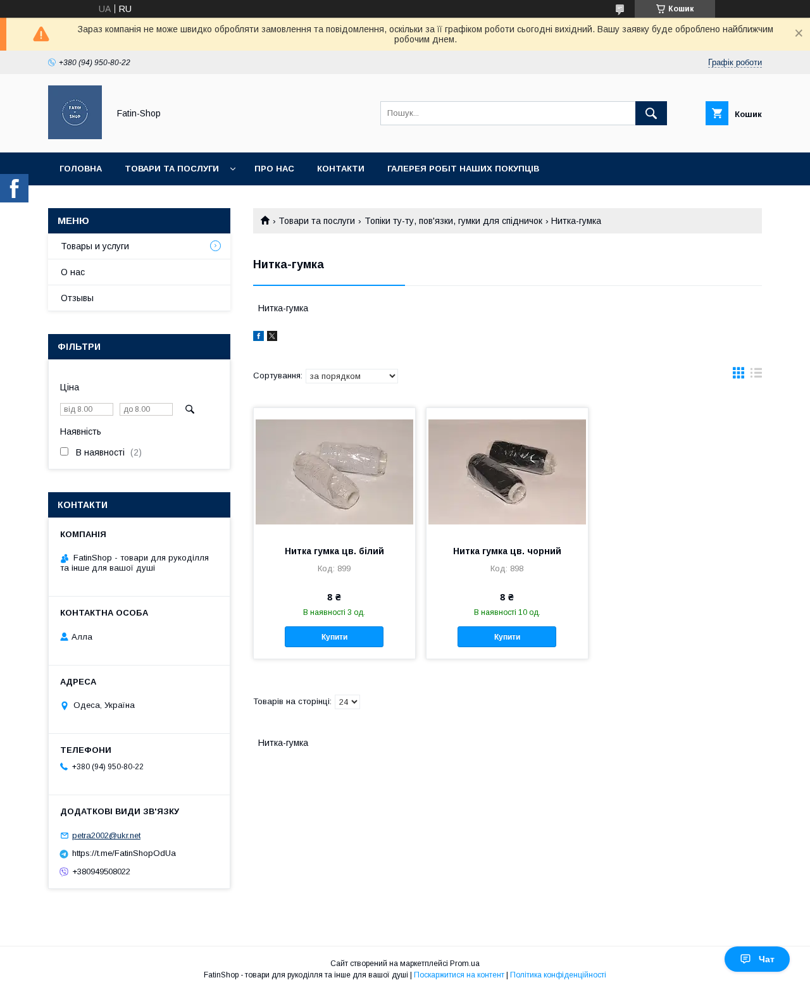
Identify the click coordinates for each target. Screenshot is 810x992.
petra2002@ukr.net (106, 835)
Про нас (274, 168)
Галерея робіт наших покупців (463, 168)
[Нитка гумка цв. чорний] (507, 471)
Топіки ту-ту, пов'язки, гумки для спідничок (453, 221)
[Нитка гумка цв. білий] (334, 471)
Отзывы (77, 298)
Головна (80, 168)
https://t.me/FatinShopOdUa (124, 853)
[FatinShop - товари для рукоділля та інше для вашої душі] (75, 136)
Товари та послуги (172, 168)
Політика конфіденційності (558, 974)
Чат (767, 959)
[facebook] (258, 338)
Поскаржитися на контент (459, 974)
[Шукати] (651, 113)
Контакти (340, 168)
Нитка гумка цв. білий (334, 551)
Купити (334, 637)
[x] (272, 338)
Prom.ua (465, 963)
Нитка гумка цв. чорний (507, 551)
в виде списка (756, 376)
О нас (73, 272)
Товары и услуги (95, 246)
